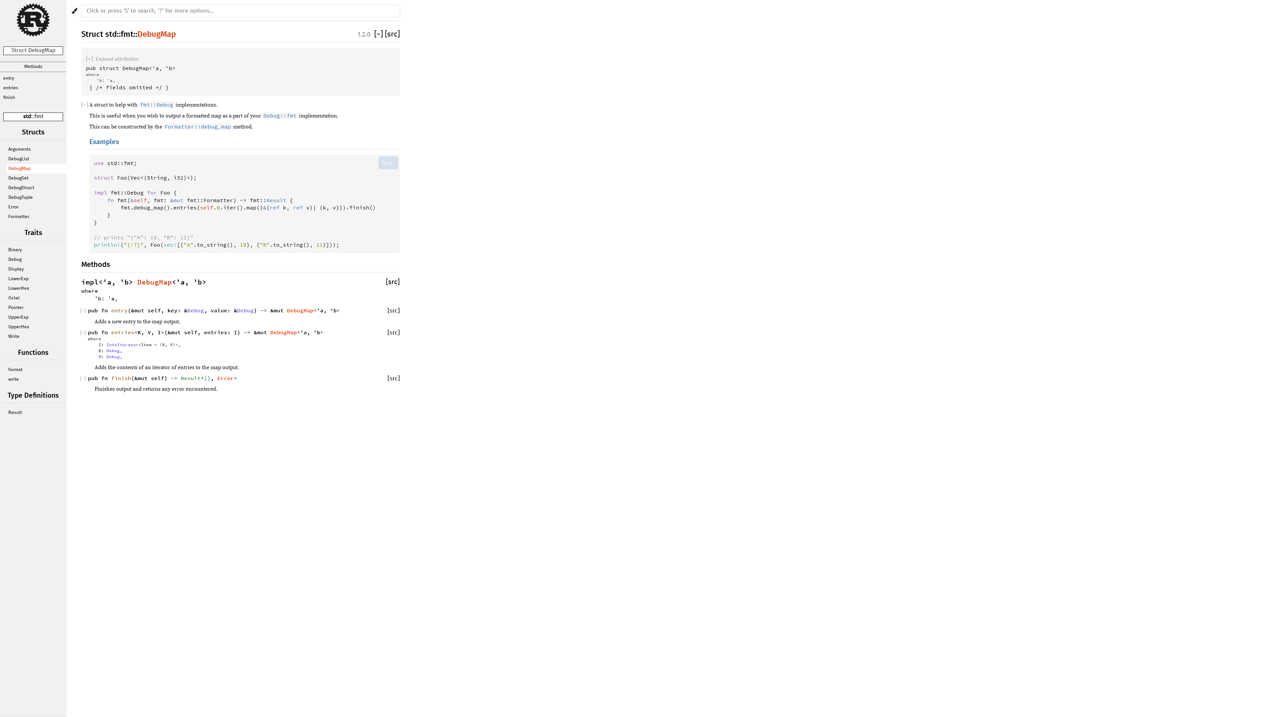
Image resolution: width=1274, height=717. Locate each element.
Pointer (16, 307)
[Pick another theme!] (74, 11)
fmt (39, 117)
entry (8, 78)
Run (388, 162)
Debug (15, 259)
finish (9, 97)
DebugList (18, 159)
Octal (14, 298)
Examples (104, 142)
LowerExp (18, 279)
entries (10, 88)
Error (13, 207)
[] (379, 34)
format (15, 369)
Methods (33, 66)
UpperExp (18, 317)
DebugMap (19, 168)
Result (15, 412)
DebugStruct (21, 188)
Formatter (18, 216)
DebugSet (18, 178)
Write (14, 336)
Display (16, 269)
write (13, 379)
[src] (392, 34)
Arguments (19, 149)
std (27, 117)
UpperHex (18, 327)
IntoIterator (122, 344)
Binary (15, 250)
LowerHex (18, 288)
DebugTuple (20, 197)
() (207, 378)
